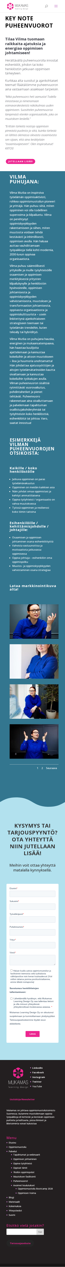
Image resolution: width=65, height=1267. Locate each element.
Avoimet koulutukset (24, 1185)
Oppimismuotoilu (17, 1146)
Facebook (38, 1072)
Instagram (38, 1077)
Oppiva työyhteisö (22, 1163)
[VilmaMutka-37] (34, 757)
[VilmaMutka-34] (34, 638)
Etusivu (12, 1142)
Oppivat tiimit (20, 1167)
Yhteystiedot (15, 1210)
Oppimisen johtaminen (25, 1159)
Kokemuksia (15, 1206)
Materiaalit (14, 1201)
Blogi (11, 1197)
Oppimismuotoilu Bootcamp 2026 (35, 1188)
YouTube (37, 1086)
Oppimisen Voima (27, 1193)
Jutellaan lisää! (20, 161)
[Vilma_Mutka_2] (34, 677)
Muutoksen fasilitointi (24, 1176)
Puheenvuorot (20, 1180)
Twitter (37, 1081)
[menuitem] (31, 1215)
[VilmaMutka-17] (34, 718)
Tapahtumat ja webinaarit (26, 1154)
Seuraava (51, 768)
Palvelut (13, 1151)
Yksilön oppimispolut (23, 1172)
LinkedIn (37, 1067)
